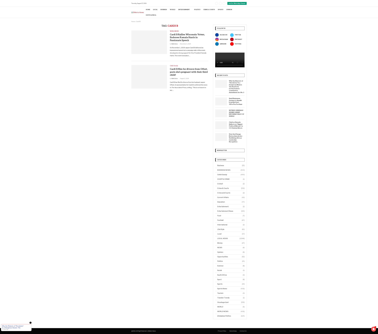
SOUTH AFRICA (151, 15)
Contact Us (243, 331)
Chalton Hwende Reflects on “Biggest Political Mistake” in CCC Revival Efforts (236, 125)
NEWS (231, 247)
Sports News (231, 289)
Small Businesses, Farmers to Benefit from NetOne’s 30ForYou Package (235, 101)
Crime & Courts (231, 188)
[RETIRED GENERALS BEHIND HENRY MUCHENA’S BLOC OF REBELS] (221, 113)
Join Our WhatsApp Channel (237, 3)
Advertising (233, 331)
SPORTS (220, 9)
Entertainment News (231, 211)
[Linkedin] (224, 3)
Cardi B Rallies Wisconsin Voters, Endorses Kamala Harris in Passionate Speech (187, 37)
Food (231, 216)
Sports (231, 284)
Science (231, 266)
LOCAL (155, 9)
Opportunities (231, 257)
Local (231, 234)
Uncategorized (231, 302)
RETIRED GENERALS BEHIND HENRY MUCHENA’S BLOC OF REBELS (236, 113)
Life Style (231, 229)
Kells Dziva (175, 44)
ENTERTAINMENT (184, 9)
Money (231, 243)
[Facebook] (216, 3)
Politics (231, 261)
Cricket (231, 184)
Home (133, 21)
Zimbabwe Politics (231, 316)
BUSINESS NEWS (231, 170)
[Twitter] (220, 3)
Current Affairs (231, 197)
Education (231, 202)
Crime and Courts (231, 193)
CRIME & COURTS (209, 9)
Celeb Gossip (231, 175)
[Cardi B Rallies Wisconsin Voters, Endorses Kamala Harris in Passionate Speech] (149, 42)
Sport (231, 279)
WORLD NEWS (231, 311)
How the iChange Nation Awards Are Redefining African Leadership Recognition (235, 138)
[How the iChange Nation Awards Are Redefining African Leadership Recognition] (221, 137)
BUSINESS (163, 9)
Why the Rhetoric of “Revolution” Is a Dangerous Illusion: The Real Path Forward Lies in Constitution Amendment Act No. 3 (236, 86)
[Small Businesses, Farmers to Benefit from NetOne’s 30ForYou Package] (221, 101)
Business (231, 165)
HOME (148, 9)
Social (231, 270)
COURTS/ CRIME (231, 179)
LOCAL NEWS (231, 238)
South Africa (231, 275)
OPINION (229, 9)
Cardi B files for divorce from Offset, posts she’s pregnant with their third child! (189, 72)
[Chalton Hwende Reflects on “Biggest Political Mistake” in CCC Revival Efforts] (221, 125)
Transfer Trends (231, 298)
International (231, 225)
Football (231, 220)
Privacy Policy (222, 331)
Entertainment (231, 206)
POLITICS (197, 9)
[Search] (246, 12)
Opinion (231, 252)
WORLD (172, 9)
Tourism (231, 293)
